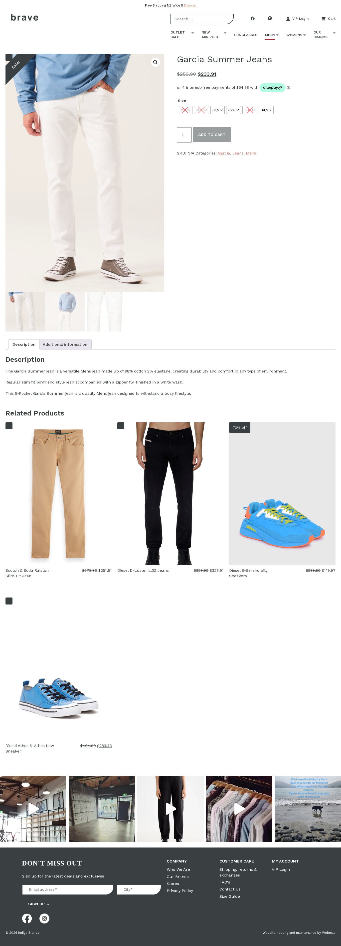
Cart (332, 18)
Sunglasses (245, 35)
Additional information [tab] (65, 344)
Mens (270, 35)
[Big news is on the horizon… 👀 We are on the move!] (102, 809)
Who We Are (178, 869)
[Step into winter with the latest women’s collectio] (170, 809)
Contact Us (230, 889)
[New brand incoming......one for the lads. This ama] (239, 809)
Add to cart (211, 134)
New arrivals (210, 34)
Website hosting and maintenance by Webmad (299, 932)
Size (182, 100)
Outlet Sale (177, 34)
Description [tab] (23, 344)
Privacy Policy (180, 890)
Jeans (238, 153)
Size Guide (229, 896)
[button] (155, 62)
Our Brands (321, 34)
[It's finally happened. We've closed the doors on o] (33, 809)
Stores (173, 883)
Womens (294, 35)
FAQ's (224, 882)
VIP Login (300, 18)
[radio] (185, 110)
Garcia (224, 153)
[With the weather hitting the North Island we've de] (308, 809)
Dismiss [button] (190, 5)
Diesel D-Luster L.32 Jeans (143, 570)
